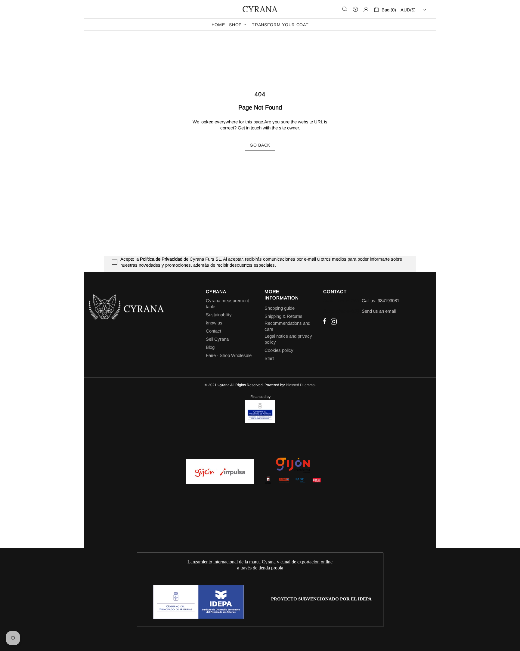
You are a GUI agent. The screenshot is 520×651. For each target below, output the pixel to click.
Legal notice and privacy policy (288, 339)
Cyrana (260, 9)
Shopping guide (280, 308)
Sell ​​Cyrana (217, 339)
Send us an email (379, 311)
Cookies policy (279, 350)
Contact (213, 330)
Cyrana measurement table (227, 303)
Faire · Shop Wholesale (229, 355)
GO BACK (260, 145)
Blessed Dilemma (300, 385)
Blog (210, 347)
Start (269, 358)
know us (214, 322)
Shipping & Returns (283, 316)
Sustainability (219, 314)
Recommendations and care (287, 326)
